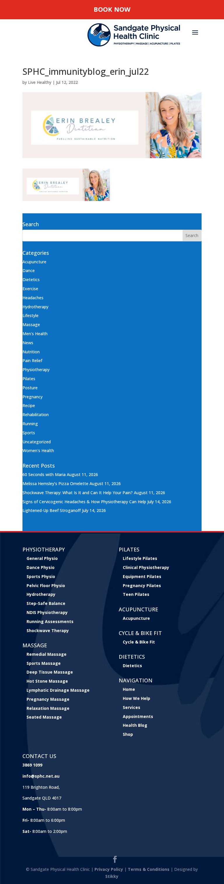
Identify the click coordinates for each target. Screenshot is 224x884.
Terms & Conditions (148, 869)
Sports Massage (44, 663)
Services (131, 707)
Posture (30, 387)
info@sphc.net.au (41, 776)
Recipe (28, 405)
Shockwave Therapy (48, 630)
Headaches (32, 297)
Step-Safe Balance (46, 603)
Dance (28, 270)
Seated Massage (44, 717)
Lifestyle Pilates (140, 558)
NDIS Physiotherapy (47, 612)
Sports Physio (41, 576)
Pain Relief (32, 360)
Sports (28, 432)
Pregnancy (32, 396)
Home (129, 689)
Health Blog (135, 725)
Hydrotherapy (35, 306)
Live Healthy (39, 82)
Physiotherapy (36, 369)
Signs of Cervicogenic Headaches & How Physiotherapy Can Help (84, 501)
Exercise (30, 288)
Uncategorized (36, 441)
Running (30, 423)
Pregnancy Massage (48, 699)
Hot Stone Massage (47, 681)
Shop (128, 734)
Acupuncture (34, 261)
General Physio (42, 558)
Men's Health (35, 333)
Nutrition (31, 351)
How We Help (136, 698)
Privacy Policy (108, 869)
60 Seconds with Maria (44, 474)
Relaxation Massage (48, 708)
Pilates (28, 378)
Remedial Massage (46, 654)
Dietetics (31, 279)
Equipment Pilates (142, 576)
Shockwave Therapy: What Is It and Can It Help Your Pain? (77, 492)
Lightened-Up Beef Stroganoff (51, 510)
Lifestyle (30, 315)
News (27, 342)
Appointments (138, 716)
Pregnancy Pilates (142, 585)
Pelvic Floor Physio (46, 585)
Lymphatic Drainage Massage (58, 690)
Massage (31, 324)
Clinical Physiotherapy (146, 567)
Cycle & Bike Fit (139, 642)
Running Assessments (50, 621)
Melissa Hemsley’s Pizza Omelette (55, 483)
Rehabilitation (35, 414)
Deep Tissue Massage (50, 672)
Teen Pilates (136, 594)
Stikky (111, 876)
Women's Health (38, 450)
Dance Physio (41, 567)
